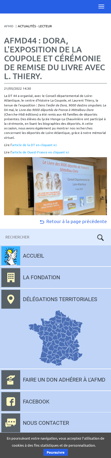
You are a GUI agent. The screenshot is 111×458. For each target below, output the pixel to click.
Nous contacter (46, 423)
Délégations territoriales (60, 299)
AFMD (8, 26)
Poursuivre (56, 452)
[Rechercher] (100, 237)
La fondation (41, 277)
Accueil (33, 255)
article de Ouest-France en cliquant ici (40, 152)
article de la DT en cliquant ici (34, 145)
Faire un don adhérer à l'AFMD (64, 379)
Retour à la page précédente (76, 221)
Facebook (36, 401)
